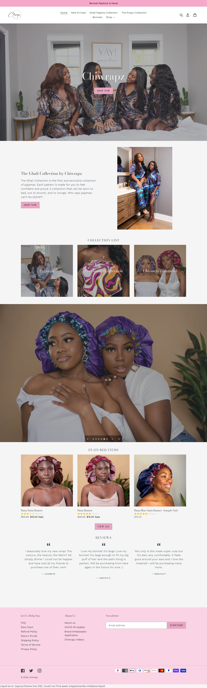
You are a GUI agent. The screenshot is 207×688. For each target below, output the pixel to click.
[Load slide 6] (107, 439)
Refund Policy (29, 631)
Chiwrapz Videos (74, 639)
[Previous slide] (88, 438)
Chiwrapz (33, 677)
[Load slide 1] (93, 439)
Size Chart (27, 627)
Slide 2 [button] (105, 594)
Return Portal (29, 636)
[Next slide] (112, 438)
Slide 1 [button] (101, 594)
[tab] (101, 594)
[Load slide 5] (104, 439)
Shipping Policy (30, 640)
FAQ (23, 622)
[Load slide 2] (96, 439)
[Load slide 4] (102, 439)
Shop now (103, 90)
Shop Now (30, 205)
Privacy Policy (29, 649)
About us (70, 622)
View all (104, 526)
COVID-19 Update (75, 627)
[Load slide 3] (99, 439)
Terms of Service (30, 644)
